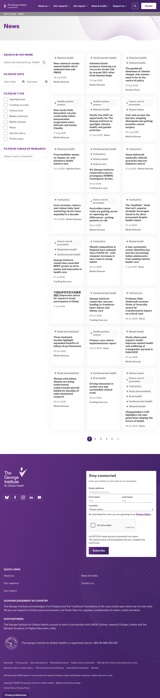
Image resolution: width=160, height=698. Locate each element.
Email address (96, 488)
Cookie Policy (10, 688)
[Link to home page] (15, 477)
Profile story (16, 138)
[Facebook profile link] (15, 497)
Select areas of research (18, 156)
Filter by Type (14, 93)
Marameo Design (73, 683)
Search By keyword (18, 54)
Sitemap (94, 668)
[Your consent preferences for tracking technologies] (15, 695)
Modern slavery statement (83, 663)
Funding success (19, 104)
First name (94, 497)
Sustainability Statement (77, 668)
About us (42, 6)
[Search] (42, 62)
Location (93, 505)
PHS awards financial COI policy (49, 668)
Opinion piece (17, 133)
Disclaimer (8, 663)
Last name (127, 497)
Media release (17, 121)
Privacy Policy (23, 688)
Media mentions (18, 116)
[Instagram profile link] (23, 497)
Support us (118, 6)
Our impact (79, 6)
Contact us (87, 583)
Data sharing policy (39, 663)
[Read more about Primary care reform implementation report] (103, 346)
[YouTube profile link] (39, 497)
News (12, 127)
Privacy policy (22, 663)
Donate (148, 6)
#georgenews (17, 99)
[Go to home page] (15, 6)
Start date (10, 81)
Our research (60, 6)
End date (32, 81)
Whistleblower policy (59, 663)
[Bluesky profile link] (7, 497)
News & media (99, 6)
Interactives (16, 110)
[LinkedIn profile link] (31, 497)
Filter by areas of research (25, 148)
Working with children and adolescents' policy (117, 663)
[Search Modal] (135, 6)
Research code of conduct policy (18, 668)
